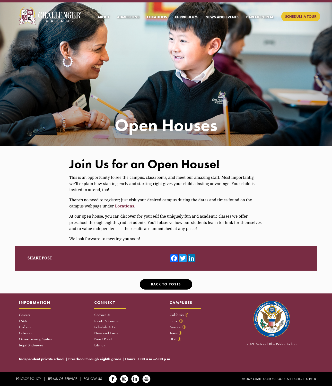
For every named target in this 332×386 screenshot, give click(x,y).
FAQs (23, 320)
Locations (124, 206)
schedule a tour (300, 16)
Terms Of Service (62, 378)
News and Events (106, 333)
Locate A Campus (106, 320)
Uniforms (25, 327)
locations (157, 17)
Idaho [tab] (176, 320)
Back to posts (166, 284)
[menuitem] (103, 17)
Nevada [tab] (177, 327)
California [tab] (179, 314)
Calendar (25, 333)
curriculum (186, 17)
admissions (128, 17)
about (103, 17)
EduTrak (99, 345)
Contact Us (102, 314)
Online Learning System (35, 339)
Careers (24, 314)
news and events (221, 17)
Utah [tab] (175, 339)
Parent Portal (103, 339)
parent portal (260, 17)
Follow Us (93, 378)
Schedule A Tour (105, 327)
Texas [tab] (175, 333)
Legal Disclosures (31, 345)
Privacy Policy (28, 378)
